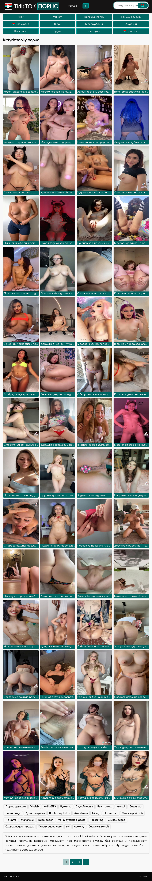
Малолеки (27, 820)
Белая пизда (13, 813)
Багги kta (135, 806)
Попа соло (110, 813)
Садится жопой (99, 826)
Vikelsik (34, 806)
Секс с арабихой (132, 813)
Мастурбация (94, 24)
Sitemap (143, 877)
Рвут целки (104, 806)
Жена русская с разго (72, 820)
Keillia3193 (50, 806)
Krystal (121, 806)
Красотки (20, 31)
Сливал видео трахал (19, 826)
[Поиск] (142, 5)
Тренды (72, 5)
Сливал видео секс (50, 826)
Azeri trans (81, 813)
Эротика (132, 31)
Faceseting (96, 820)
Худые (57, 31)
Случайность (84, 806)
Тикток (35, 6)
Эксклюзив (22, 24)
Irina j (95, 813)
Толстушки (94, 31)
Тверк (57, 24)
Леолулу (79, 826)
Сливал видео (116, 820)
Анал (21, 17)
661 (68, 826)
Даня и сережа (35, 813)
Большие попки (94, 17)
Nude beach (45, 820)
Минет (57, 17)
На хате (10, 820)
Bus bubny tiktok (59, 813)
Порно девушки (15, 806)
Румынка (65, 806)
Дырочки (131, 24)
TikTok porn (11, 876)
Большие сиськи (131, 17)
